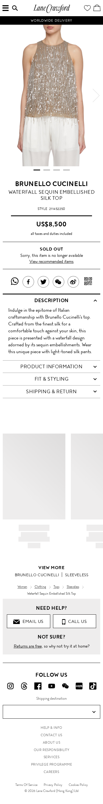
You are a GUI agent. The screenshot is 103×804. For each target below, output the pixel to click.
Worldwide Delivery (52, 20)
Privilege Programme (51, 764)
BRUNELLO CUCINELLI (51, 184)
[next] (96, 95)
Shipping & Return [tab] (51, 391)
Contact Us (51, 735)
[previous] (7, 95)
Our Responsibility (51, 749)
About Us (51, 742)
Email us (32, 621)
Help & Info (51, 727)
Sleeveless (76, 575)
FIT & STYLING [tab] (52, 379)
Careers (51, 771)
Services (52, 757)
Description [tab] (51, 300)
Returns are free (28, 646)
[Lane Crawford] (51, 12)
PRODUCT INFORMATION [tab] (51, 366)
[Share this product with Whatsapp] (15, 282)
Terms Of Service (26, 784)
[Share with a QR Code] (88, 282)
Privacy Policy (53, 784)
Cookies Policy (78, 784)
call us (76, 621)
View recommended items (51, 261)
